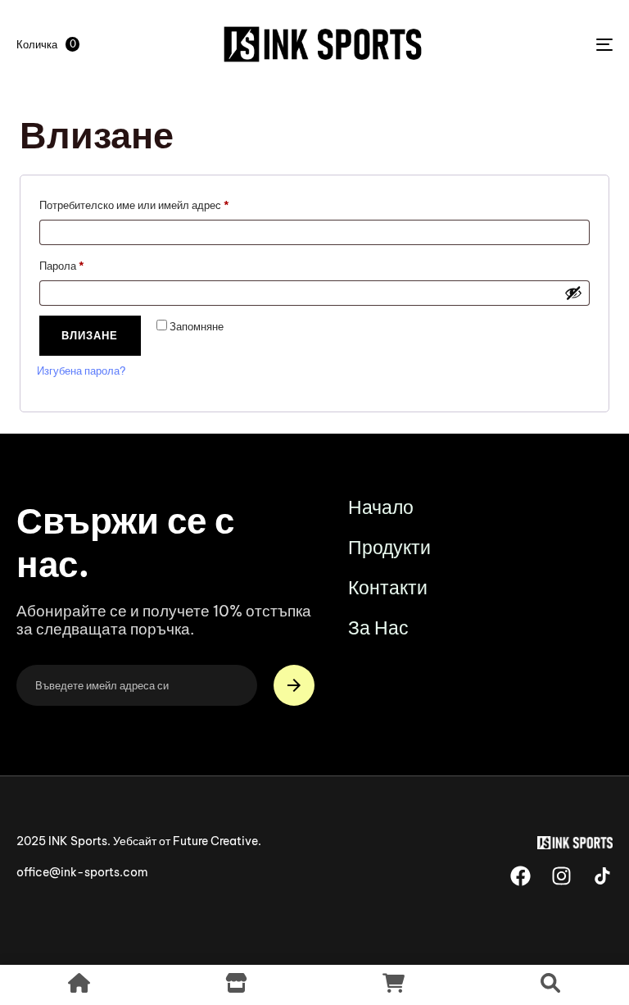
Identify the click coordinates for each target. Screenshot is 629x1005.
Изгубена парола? (81, 370)
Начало (381, 507)
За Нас (378, 627)
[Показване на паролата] (573, 293)
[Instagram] (561, 876)
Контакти (388, 587)
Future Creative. (217, 841)
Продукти (389, 547)
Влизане (89, 336)
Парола (98, 263)
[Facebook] (520, 876)
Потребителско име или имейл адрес (170, 202)
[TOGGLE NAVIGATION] (513, 44)
